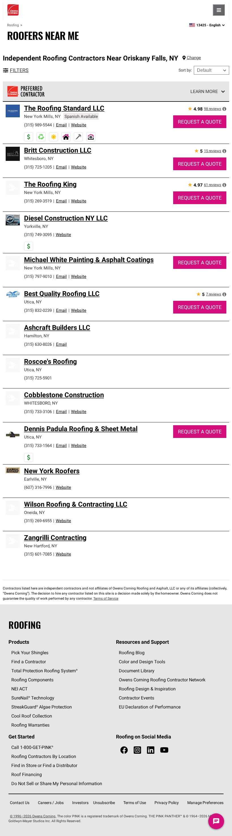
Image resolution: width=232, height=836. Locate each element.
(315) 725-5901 (38, 378)
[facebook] (124, 750)
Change (194, 57)
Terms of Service (105, 598)
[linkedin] (150, 750)
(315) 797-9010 (38, 276)
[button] (224, 109)
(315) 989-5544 (38, 125)
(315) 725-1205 (38, 167)
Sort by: (185, 70)
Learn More (204, 91)
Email (61, 125)
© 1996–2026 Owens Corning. (33, 816)
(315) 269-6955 (38, 520)
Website (78, 125)
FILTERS (19, 70)
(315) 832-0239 (38, 310)
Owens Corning (13, 10)
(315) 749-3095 (38, 234)
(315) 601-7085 (38, 554)
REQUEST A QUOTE (200, 121)
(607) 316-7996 (38, 487)
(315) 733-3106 (38, 411)
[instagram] (137, 750)
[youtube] (164, 750)
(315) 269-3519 (38, 201)
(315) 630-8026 (38, 344)
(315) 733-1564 (38, 445)
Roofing (13, 25)
